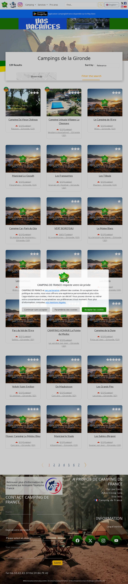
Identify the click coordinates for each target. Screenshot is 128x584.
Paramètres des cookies (66, 309)
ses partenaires (52, 290)
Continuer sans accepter (35, 309)
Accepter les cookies (94, 309)
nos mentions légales (56, 302)
